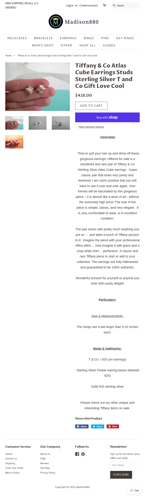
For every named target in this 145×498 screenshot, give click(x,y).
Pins (105, 38)
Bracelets (43, 38)
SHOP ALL (87, 45)
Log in (70, 5)
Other (66, 45)
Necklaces (17, 38)
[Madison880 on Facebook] (77, 454)
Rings (89, 38)
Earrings (68, 38)
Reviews (44, 463)
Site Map (45, 467)
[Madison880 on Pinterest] (83, 454)
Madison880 (82, 487)
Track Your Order (14, 467)
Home (8, 55)
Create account (88, 5)
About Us (45, 453)
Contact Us (11, 458)
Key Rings (125, 38)
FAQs (43, 458)
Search (8, 453)
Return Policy (12, 472)
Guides (109, 45)
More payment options (91, 126)
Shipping (10, 463)
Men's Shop (42, 45)
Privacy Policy (47, 472)
